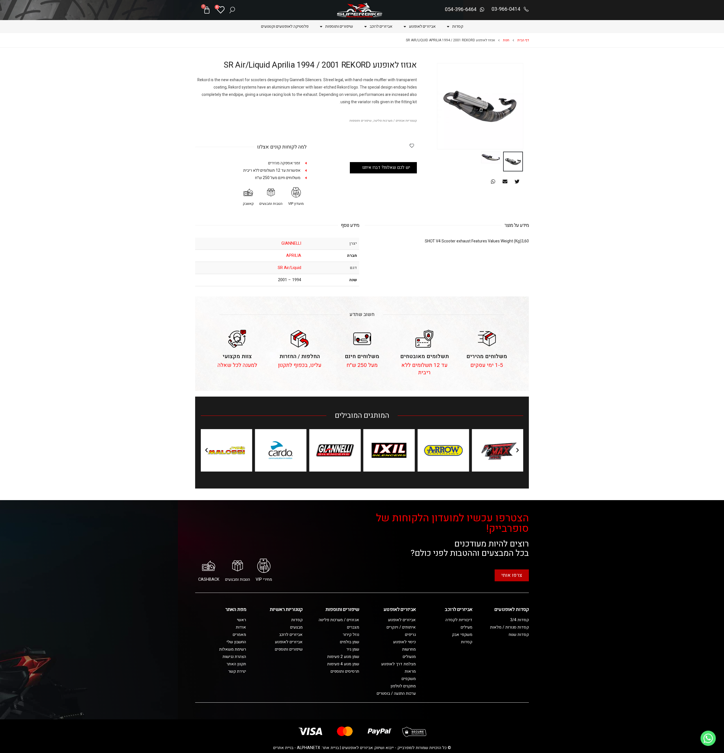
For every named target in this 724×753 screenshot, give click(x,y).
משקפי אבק (462, 635)
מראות (410, 671)
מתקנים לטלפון (403, 686)
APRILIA (293, 256)
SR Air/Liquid (289, 268)
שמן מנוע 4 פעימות (343, 664)
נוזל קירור (351, 635)
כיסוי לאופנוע (404, 642)
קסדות (457, 26)
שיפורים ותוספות (339, 26)
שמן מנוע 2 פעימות (343, 657)
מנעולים (409, 657)
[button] (517, 181)
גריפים (410, 635)
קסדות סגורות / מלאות (509, 627)
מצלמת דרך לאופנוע (398, 664)
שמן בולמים (349, 642)
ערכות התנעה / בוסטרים (396, 693)
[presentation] (516, 106)
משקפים (409, 679)
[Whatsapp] (708, 738)
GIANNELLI (291, 243)
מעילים (466, 627)
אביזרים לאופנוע (422, 26)
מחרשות (409, 649)
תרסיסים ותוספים (345, 671)
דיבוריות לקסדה (458, 620)
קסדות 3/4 (519, 620)
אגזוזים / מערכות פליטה (389, 121)
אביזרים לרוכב (381, 26)
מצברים (353, 627)
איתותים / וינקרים (401, 627)
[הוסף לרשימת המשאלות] (412, 145)
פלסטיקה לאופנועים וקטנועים (285, 26)
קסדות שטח (519, 635)
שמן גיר (352, 649)
